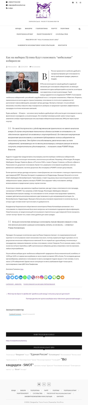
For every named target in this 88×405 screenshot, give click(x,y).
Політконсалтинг (25, 34)
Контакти (62, 45)
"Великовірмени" (65, 355)
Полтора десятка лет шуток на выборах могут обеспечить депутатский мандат (54, 298)
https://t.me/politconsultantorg (16, 341)
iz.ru (21, 269)
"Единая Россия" (39, 354)
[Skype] (29, 277)
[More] (62, 277)
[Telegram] (16, 277)
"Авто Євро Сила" (25, 360)
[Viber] (33, 277)
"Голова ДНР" (56, 360)
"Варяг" (27, 355)
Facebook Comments (15, 314)
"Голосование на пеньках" (62, 365)
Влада (19, 28)
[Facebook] (8, 277)
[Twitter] (12, 277)
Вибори (28, 28)
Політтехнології (44, 34)
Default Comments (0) (28, 314)
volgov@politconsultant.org (16, 5)
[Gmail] (37, 277)
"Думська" (50, 365)
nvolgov (10, 8)
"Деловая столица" (40, 365)
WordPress (60, 402)
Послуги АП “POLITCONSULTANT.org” (42, 39)
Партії (54, 28)
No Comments (35, 67)
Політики (65, 28)
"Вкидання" (19, 354)
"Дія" (13, 369)
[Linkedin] (21, 277)
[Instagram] (41, 277)
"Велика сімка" (76, 355)
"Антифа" (23, 369)
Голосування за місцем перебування (39, 284)
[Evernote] (54, 277)
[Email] (58, 277)
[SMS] (46, 277)
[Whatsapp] (25, 277)
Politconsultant (12, 67)
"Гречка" (34, 360)
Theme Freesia (43, 402)
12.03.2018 (24, 67)
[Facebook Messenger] (50, 277)
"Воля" (17, 369)
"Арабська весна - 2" (12, 360)
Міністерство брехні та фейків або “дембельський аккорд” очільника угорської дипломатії (38, 294)
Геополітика (42, 28)
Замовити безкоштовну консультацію (36, 45)
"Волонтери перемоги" (44, 360)
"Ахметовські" (10, 355)
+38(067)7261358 (14, 2)
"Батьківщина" (54, 354)
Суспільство (62, 34)
